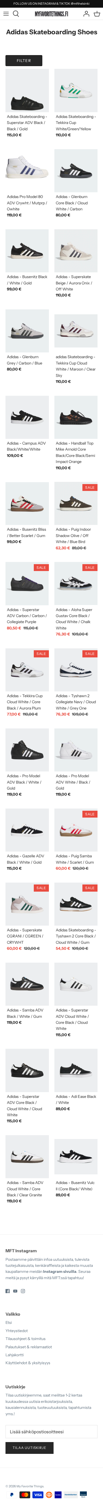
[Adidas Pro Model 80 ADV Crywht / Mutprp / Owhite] (27, 171)
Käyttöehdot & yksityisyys (27, 1362)
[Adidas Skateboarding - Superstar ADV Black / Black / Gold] (27, 90)
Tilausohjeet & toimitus (25, 1338)
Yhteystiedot (16, 1330)
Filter (24, 60)
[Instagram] (23, 1291)
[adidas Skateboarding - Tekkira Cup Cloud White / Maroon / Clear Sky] (76, 331)
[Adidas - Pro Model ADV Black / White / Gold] (27, 750)
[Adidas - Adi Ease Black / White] (76, 1070)
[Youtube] (15, 1291)
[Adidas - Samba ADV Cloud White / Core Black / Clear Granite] (27, 1156)
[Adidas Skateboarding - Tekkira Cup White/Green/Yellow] (76, 90)
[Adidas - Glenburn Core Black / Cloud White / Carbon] (76, 171)
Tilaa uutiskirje (29, 1448)
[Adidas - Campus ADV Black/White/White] (27, 417)
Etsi (8, 1322)
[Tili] (85, 14)
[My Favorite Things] (51, 13)
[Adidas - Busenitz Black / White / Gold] (27, 251)
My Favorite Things (29, 1486)
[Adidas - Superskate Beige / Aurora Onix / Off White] (76, 251)
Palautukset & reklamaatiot (28, 1346)
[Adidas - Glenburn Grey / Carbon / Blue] (27, 331)
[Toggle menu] (6, 14)
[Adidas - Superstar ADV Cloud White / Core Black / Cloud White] (76, 984)
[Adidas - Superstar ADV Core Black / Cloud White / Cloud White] (27, 1070)
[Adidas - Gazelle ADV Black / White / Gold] (27, 830)
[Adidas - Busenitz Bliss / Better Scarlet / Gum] (27, 503)
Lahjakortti (14, 1354)
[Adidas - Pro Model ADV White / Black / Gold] (76, 750)
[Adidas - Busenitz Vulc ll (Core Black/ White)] (76, 1156)
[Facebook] (7, 1291)
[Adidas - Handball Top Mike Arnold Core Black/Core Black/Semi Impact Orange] (76, 417)
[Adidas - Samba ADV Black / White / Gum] (27, 984)
